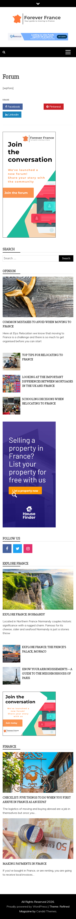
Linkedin (13, 114)
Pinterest (55, 106)
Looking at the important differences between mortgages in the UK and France (47, 381)
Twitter (34, 106)
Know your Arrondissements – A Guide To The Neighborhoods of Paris (47, 673)
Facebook (13, 106)
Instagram (28, 548)
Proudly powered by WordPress (27, 906)
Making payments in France (24, 864)
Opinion (9, 271)
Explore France (15, 563)
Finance (9, 746)
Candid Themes (46, 911)
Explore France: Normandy (24, 614)
